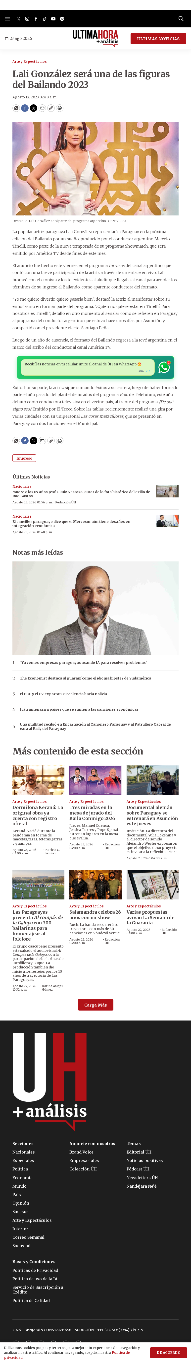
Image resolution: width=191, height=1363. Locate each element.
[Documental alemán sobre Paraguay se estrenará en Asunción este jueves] (153, 780)
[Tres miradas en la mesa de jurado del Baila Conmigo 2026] (95, 780)
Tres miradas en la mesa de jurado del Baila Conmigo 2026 (92, 813)
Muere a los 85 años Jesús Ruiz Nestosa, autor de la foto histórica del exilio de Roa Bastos (81, 494)
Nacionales (22, 486)
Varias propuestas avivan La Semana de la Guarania (150, 917)
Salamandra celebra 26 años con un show (95, 914)
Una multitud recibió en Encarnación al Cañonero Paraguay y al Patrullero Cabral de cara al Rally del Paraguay (95, 726)
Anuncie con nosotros (92, 1143)
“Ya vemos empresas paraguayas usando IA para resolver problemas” (83, 663)
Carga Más (95, 1005)
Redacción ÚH (65, 502)
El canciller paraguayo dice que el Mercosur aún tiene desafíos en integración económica (71, 523)
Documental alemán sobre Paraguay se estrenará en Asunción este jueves (152, 815)
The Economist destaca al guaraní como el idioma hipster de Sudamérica (85, 678)
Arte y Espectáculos (29, 62)
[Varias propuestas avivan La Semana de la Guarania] (153, 884)
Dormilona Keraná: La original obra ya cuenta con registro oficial (37, 815)
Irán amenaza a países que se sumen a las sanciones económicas (79, 709)
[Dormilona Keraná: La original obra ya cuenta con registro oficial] (38, 780)
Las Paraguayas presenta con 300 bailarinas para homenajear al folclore (37, 925)
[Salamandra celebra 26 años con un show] (95, 884)
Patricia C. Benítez (52, 851)
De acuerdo (169, 1353)
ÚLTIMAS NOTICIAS (158, 38)
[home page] (95, 38)
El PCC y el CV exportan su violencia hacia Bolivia (63, 694)
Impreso (24, 458)
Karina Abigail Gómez (52, 987)
